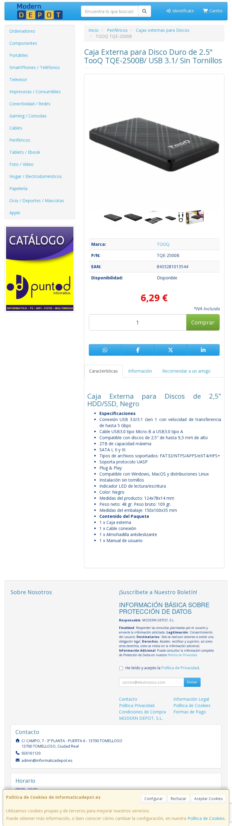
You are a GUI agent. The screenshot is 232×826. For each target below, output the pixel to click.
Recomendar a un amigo (186, 371)
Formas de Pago (189, 712)
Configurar (153, 798)
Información (140, 371)
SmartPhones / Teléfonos (34, 67)
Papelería (18, 188)
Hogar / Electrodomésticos (35, 176)
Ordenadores (22, 31)
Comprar (202, 322)
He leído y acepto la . (162, 667)
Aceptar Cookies (208, 798)
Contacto (128, 699)
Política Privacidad (136, 705)
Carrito (215, 11)
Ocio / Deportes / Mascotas (36, 200)
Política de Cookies (206, 818)
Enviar (192, 682)
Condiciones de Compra (142, 712)
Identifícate (182, 11)
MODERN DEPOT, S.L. (141, 718)
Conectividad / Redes (29, 104)
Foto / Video (21, 164)
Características (103, 371)
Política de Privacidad (182, 655)
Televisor (18, 79)
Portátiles (18, 55)
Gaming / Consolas (28, 116)
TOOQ (163, 244)
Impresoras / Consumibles (35, 91)
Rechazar (178, 798)
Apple (14, 213)
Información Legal (191, 699)
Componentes (23, 43)
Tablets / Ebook (24, 152)
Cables (15, 128)
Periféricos (19, 140)
